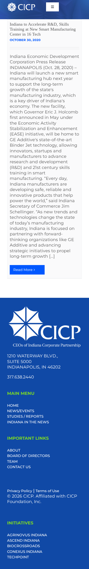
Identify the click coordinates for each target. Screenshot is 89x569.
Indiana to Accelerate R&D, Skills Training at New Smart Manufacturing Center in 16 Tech (43, 29)
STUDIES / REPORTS (25, 416)
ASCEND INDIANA (23, 540)
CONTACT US (19, 467)
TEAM (12, 461)
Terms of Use (47, 491)
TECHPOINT (18, 557)
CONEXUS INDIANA (24, 551)
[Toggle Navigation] (52, 6)
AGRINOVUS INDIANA (27, 535)
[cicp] (21, 4)
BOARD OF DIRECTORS (28, 455)
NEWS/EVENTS (20, 411)
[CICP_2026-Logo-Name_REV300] (44, 307)
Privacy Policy (19, 491)
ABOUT (13, 450)
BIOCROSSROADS (23, 546)
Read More (23, 269)
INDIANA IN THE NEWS (28, 422)
